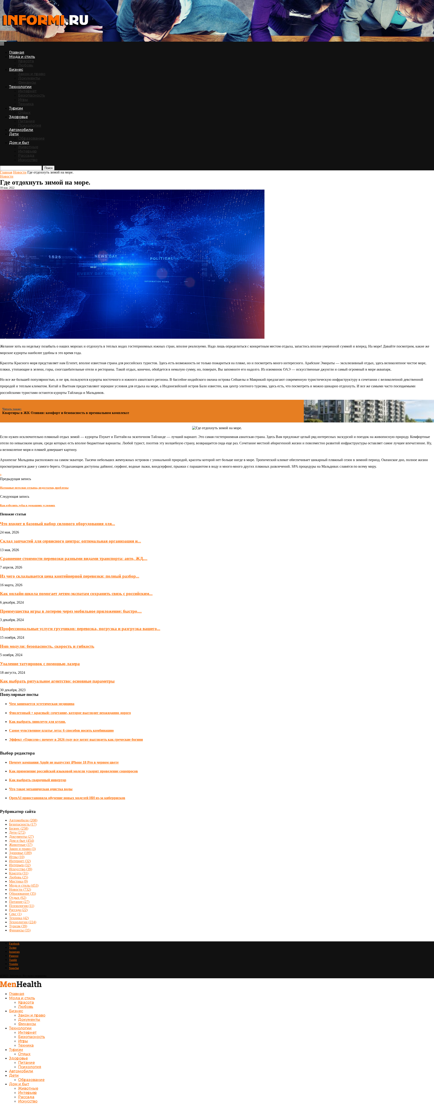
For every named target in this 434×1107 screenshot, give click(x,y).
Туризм (16, 108)
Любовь (25, 65)
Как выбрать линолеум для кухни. (37, 722)
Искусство (28, 160)
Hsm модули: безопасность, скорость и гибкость (47, 646)
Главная (16, 52)
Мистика (18, 881)
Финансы (27, 82)
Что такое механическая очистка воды (41, 789)
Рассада (26, 155)
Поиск (49, 168)
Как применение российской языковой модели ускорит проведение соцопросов (73, 771)
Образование (31, 138)
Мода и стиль (22, 57)
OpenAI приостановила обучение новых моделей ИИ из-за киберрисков (67, 798)
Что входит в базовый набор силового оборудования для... (57, 523)
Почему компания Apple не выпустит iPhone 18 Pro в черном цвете (64, 762)
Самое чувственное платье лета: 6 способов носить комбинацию (61, 730)
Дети (14, 134)
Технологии (20, 87)
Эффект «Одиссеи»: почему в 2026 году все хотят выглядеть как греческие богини (76, 739)
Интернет (27, 91)
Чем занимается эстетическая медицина (41, 704)
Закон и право (31, 74)
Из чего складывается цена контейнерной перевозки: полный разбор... (69, 576)
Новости (19, 172)
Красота (26, 61)
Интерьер (27, 151)
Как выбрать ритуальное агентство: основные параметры (57, 681)
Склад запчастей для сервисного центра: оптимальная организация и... (70, 541)
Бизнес (16, 69)
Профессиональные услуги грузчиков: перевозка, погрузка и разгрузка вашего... (80, 628)
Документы (29, 78)
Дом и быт (19, 142)
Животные (28, 147)
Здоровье (18, 117)
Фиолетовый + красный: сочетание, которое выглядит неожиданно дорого (70, 713)
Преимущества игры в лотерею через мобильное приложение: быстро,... (71, 611)
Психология (29, 125)
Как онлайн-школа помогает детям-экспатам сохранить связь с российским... (76, 593)
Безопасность (31, 95)
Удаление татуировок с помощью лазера (40, 663)
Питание (26, 121)
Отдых (24, 112)
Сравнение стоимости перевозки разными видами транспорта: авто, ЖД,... (73, 558)
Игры (23, 100)
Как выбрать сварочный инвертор (37, 780)
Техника (26, 104)
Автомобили (21, 130)
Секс (15, 914)
